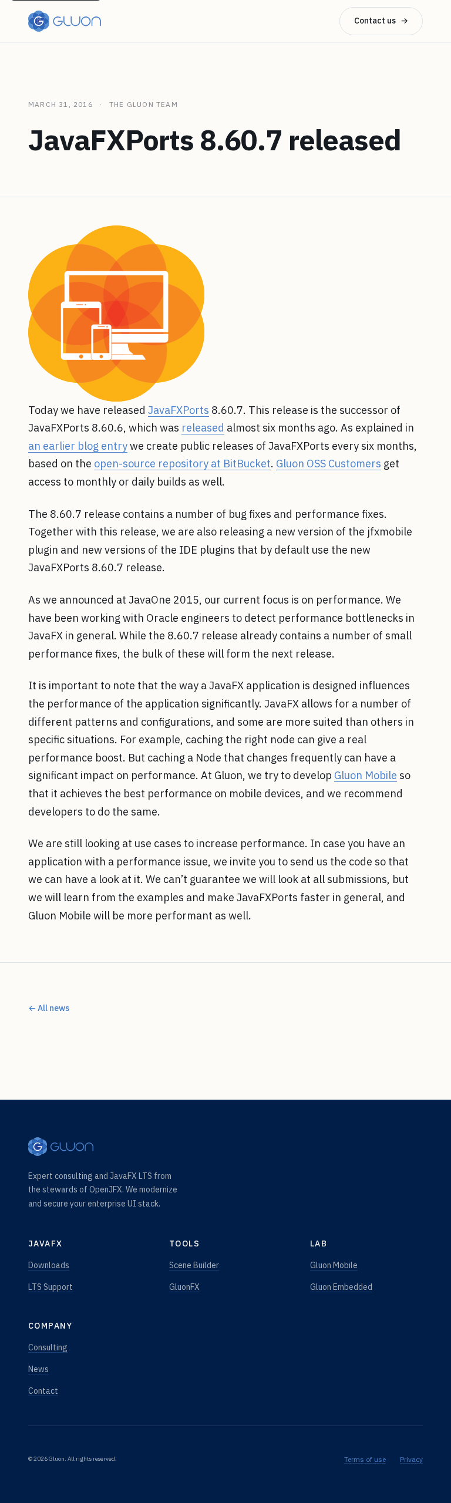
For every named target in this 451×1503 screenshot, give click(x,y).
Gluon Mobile (365, 775)
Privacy (411, 1459)
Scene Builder (194, 1265)
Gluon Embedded (341, 1287)
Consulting (48, 1347)
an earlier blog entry (77, 446)
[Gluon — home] (64, 21)
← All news (48, 1008)
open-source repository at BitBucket (182, 463)
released (202, 427)
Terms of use (365, 1459)
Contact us (381, 20)
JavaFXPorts (178, 410)
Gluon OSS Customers (328, 463)
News (38, 1369)
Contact (43, 1391)
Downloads (48, 1265)
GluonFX (184, 1287)
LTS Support (50, 1287)
